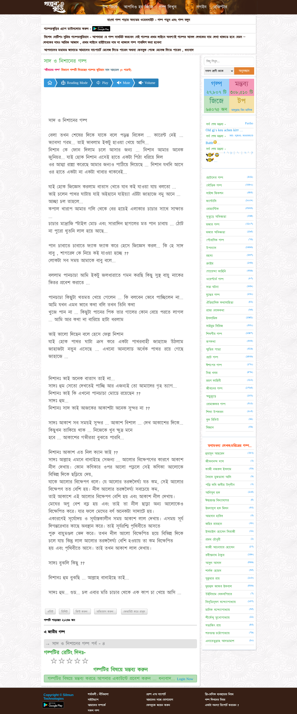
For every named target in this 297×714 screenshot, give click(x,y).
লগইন (202, 7)
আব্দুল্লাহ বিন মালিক (241, 110)
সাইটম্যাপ (93, 700)
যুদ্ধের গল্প (213, 294)
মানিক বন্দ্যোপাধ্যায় (217, 609)
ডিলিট (64, 612)
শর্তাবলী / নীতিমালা (98, 694)
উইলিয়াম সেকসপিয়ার (218, 594)
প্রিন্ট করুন (82, 612)
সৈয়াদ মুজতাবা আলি (218, 477)
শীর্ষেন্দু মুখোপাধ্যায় (217, 617)
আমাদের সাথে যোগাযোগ (159, 700)
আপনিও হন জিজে (138, 7)
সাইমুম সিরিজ (214, 326)
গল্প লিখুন (168, 7)
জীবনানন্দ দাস (214, 461)
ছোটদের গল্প (214, 177)
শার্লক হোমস (213, 570)
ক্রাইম (209, 263)
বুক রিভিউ (212, 419)
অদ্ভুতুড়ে (211, 396)
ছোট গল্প (212, 357)
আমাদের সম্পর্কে (97, 705)
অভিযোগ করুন (105, 612)
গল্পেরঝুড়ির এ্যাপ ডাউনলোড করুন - (67, 28)
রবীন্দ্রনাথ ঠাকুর (214, 555)
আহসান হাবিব (214, 516)
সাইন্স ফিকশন (214, 193)
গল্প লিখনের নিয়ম (215, 700)
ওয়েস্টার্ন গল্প (215, 279)
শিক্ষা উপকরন (214, 412)
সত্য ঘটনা (212, 287)
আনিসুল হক (212, 492)
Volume (149, 83)
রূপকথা (210, 341)
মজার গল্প (212, 224)
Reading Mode (77, 83)
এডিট (50, 612)
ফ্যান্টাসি (211, 201)
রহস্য (209, 255)
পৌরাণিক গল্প (215, 240)
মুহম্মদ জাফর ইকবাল (218, 586)
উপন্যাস (211, 248)
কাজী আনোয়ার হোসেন (219, 547)
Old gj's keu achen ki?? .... (224, 130)
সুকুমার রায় (212, 578)
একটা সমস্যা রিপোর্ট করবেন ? (222, 705)
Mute (126, 83)
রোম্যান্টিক (212, 209)
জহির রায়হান (213, 524)
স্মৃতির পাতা (213, 349)
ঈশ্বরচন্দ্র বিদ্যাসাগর (217, 500)
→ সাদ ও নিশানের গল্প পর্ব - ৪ (75, 643)
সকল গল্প (93, 710)
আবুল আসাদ (213, 563)
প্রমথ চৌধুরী (212, 539)
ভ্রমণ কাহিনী (213, 380)
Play (104, 83)
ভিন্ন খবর (211, 373)
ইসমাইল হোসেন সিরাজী (220, 531)
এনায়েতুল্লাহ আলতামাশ (219, 641)
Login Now (185, 679)
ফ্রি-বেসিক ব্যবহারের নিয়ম (219, 694)
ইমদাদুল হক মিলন (216, 508)
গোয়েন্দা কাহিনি (216, 271)
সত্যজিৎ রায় (213, 625)
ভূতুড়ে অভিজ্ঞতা (216, 216)
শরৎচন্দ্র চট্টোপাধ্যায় (217, 633)
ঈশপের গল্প (214, 365)
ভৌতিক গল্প (214, 185)
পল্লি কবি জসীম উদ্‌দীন (220, 485)
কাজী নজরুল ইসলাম (218, 469)
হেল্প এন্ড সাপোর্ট (156, 694)
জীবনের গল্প (214, 388)
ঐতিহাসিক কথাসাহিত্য (219, 302)
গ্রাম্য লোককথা (215, 310)
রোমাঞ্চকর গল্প (215, 404)
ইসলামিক (211, 318)
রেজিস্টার (220, 7)
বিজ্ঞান (210, 427)
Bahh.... (213, 143)
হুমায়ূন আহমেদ (214, 453)
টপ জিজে (110, 7)
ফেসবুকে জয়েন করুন (158, 705)
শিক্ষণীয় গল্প (214, 334)
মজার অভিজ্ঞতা (215, 232)
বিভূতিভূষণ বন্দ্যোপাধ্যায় (220, 602)
